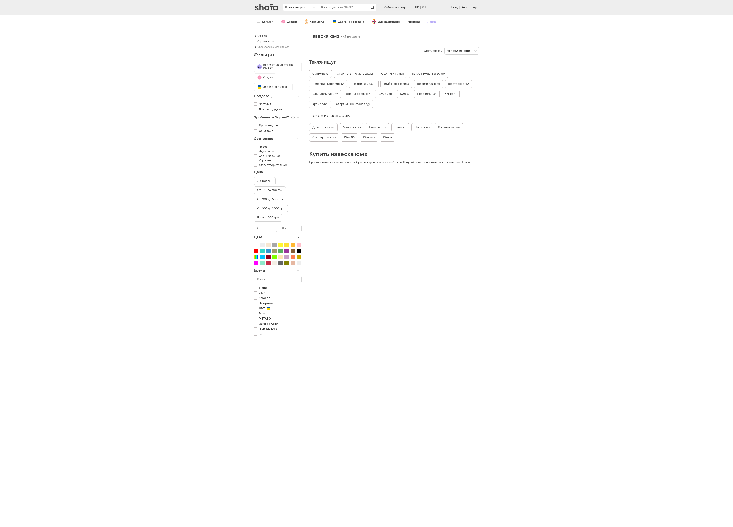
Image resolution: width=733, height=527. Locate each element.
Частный (265, 104)
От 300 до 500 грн (270, 199)
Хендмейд (317, 22)
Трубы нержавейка (396, 84)
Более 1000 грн (268, 217)
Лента (431, 22)
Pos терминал (426, 94)
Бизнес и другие (270, 109)
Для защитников (389, 22)
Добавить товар (395, 7)
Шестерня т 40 (458, 84)
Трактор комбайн (363, 84)
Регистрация (470, 7)
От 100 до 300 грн (270, 190)
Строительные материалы (355, 74)
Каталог (267, 22)
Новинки (414, 22)
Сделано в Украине (351, 22)
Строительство (266, 41)
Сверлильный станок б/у (353, 104)
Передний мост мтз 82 (328, 84)
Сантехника (320, 74)
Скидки (292, 22)
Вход (454, 7)
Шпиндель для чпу (325, 94)
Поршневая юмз (449, 127)
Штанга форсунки (358, 94)
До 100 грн (264, 181)
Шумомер (385, 94)
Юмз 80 (349, 137)
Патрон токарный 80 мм (428, 74)
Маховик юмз (352, 127)
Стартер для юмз (324, 137)
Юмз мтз (369, 137)
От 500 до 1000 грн (271, 208)
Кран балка (320, 104)
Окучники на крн (392, 74)
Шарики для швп (428, 84)
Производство (269, 125)
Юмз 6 (404, 94)
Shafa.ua (262, 35)
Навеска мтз (377, 127)
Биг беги (450, 94)
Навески (400, 127)
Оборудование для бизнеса (273, 46)
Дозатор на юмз (323, 127)
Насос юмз (422, 127)
